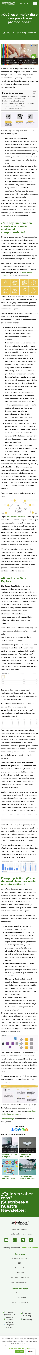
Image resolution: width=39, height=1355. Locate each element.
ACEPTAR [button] (19, 1351)
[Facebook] (12, 1129)
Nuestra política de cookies (19, 1348)
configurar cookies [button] (18, 1346)
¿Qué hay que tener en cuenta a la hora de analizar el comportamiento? (19, 97)
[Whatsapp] (23, 1129)
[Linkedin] (19, 1129)
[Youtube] (6, 1240)
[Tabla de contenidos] (33, 93)
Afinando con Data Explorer (14, 101)
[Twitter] (16, 1129)
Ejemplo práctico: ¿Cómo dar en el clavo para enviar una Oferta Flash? (19, 105)
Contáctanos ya (7, 1119)
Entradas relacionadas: (14, 108)
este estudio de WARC (16, 517)
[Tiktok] (15, 1240)
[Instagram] (31, 1240)
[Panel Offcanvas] (35, 3)
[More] (26, 1129)
